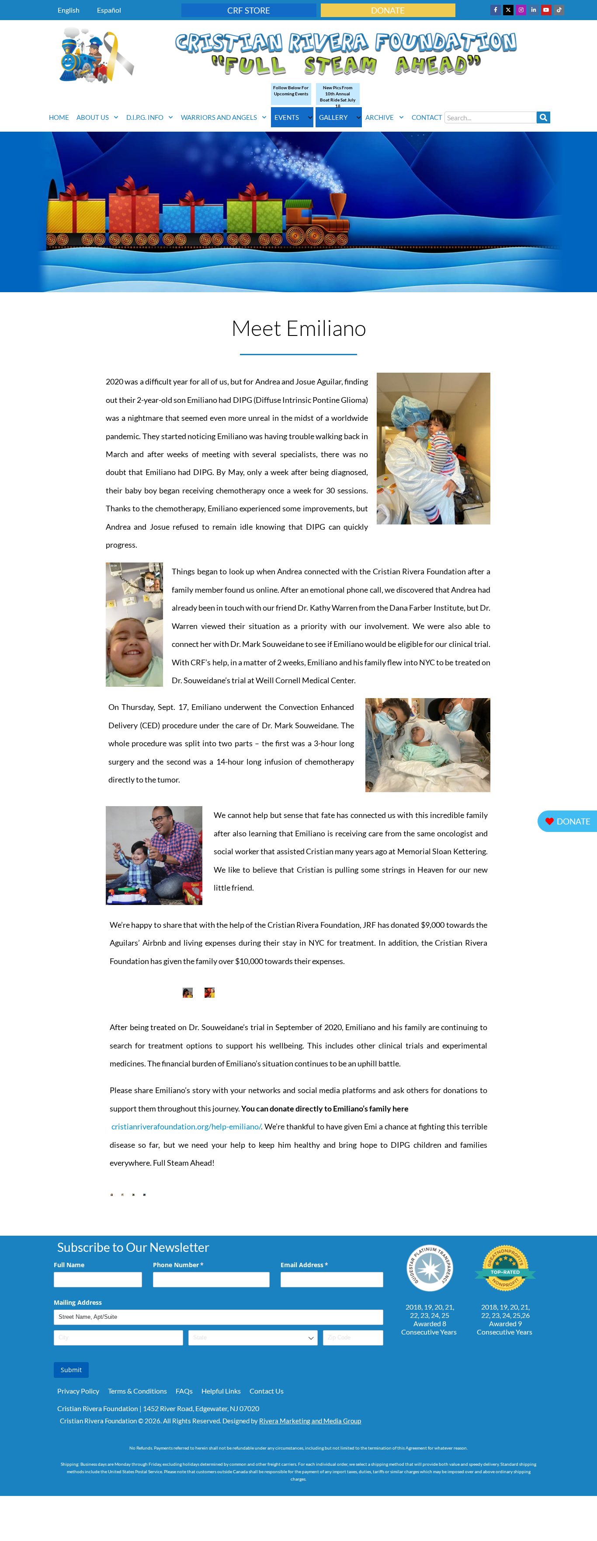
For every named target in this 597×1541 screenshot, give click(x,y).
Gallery (333, 117)
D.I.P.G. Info (144, 117)
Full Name (69, 1265)
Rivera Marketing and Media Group (310, 1421)
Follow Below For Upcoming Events (291, 90)
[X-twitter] (508, 10)
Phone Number (191, 1265)
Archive (379, 117)
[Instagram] (521, 10)
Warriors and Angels (219, 117)
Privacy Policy (78, 1391)
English (69, 10)
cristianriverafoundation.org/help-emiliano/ (186, 1126)
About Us (92, 117)
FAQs (184, 1391)
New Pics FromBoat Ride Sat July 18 (337, 96)
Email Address (317, 1265)
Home (59, 117)
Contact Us (267, 1391)
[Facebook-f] (495, 10)
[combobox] (490, 117)
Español (109, 10)
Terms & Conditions (137, 1391)
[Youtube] (546, 10)
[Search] (543, 117)
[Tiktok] (559, 10)
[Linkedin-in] (533, 10)
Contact (427, 117)
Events (286, 117)
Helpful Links (221, 1391)
